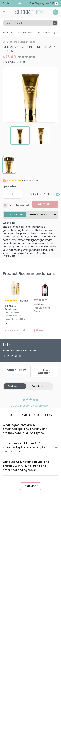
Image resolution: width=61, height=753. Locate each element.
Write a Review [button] (16, 370)
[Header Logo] (29, 12)
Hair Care (7, 32)
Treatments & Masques (28, 32)
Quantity (9, 186)
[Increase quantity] (19, 194)
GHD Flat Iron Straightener (19, 42)
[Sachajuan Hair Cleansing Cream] (45, 288)
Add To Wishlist (19, 205)
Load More (30, 486)
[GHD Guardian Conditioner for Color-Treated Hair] (16, 288)
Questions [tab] (37, 386)
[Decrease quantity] (5, 194)
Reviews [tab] (12, 386)
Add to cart (45, 204)
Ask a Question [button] (44, 371)
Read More (9, 255)
